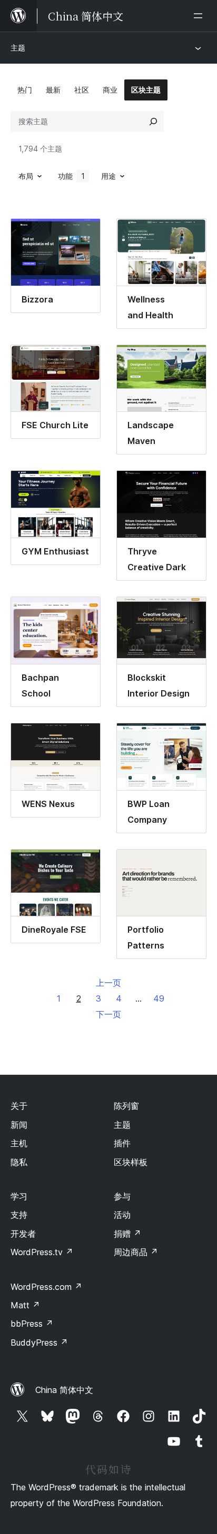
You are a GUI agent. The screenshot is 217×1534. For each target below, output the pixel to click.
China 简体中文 (64, 1390)
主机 (19, 1143)
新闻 (19, 1124)
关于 (19, 1106)
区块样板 (130, 1162)
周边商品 (136, 1252)
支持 (19, 1214)
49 (158, 998)
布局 (25, 175)
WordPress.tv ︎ (42, 1252)
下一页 (108, 1014)
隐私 (19, 1162)
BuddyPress (39, 1342)
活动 (122, 1214)
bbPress (32, 1323)
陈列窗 (126, 1106)
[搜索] (153, 121)
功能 (71, 175)
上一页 (108, 982)
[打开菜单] (200, 16)
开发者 (23, 1233)
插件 (122, 1143)
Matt (25, 1305)
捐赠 (127, 1233)
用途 (108, 175)
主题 (18, 47)
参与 (122, 1196)
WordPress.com (46, 1286)
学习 (19, 1196)
